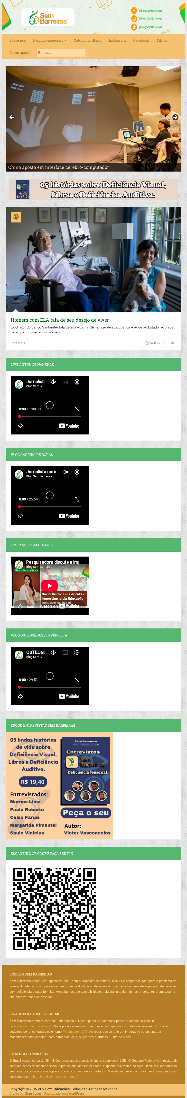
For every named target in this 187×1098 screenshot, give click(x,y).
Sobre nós (17, 40)
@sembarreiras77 (75, 1031)
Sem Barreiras (48, 17)
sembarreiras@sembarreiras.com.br (52, 1077)
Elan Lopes (33, 1093)
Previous (12, 117)
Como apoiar (20, 52)
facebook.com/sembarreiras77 (30, 1026)
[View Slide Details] (93, 119)
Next (175, 117)
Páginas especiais (48, 40)
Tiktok (162, 40)
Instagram (117, 40)
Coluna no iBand (88, 40)
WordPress (76, 1093)
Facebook (141, 40)
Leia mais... (19, 343)
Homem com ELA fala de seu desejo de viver (60, 320)
